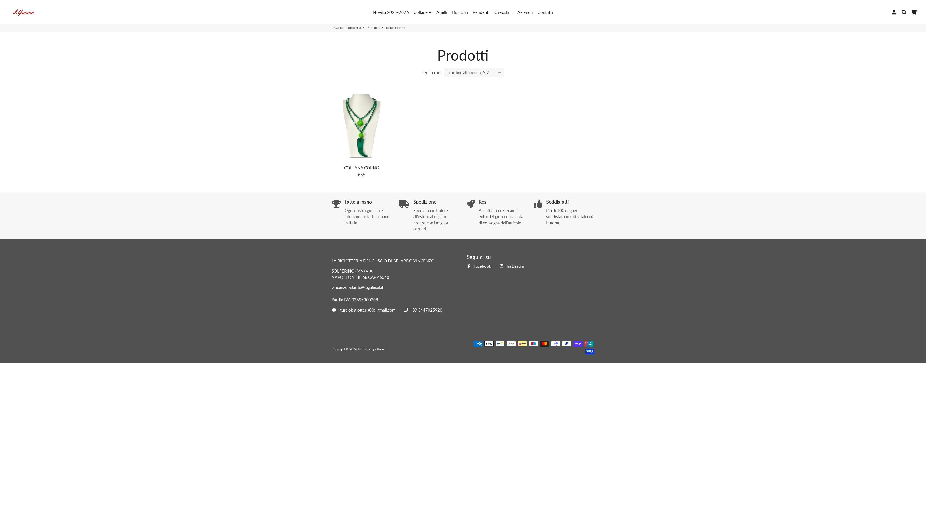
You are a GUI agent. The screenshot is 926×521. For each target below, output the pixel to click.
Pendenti (481, 12)
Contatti (545, 12)
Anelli (441, 12)
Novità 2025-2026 (391, 12)
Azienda (525, 12)
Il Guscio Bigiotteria (346, 28)
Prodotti (373, 28)
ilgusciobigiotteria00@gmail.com (366, 310)
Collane (421, 12)
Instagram (515, 266)
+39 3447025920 (425, 310)
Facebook (482, 266)
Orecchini (503, 12)
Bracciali (460, 12)
